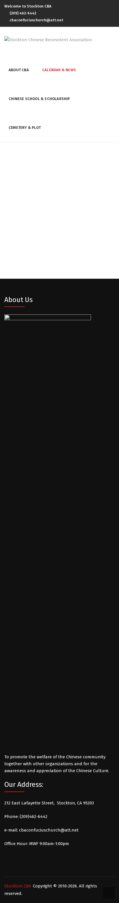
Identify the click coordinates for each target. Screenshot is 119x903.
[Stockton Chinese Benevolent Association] (48, 39)
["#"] (113, 7)
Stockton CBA (17, 886)
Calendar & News (59, 70)
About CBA (19, 70)
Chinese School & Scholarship (39, 99)
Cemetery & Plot (25, 127)
